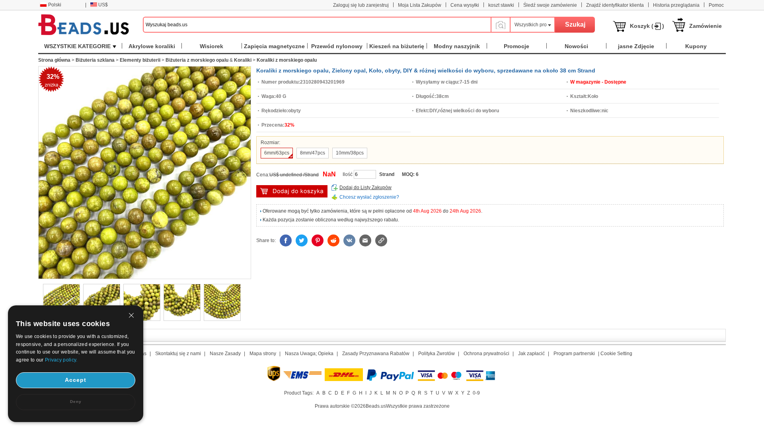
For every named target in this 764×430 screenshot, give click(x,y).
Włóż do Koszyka (291, 191)
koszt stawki (501, 5)
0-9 (476, 393)
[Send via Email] (365, 240)
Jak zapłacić (531, 353)
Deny (76, 401)
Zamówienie (705, 26)
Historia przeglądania (676, 5)
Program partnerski (574, 353)
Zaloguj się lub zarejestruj (361, 5)
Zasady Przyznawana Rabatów (375, 353)
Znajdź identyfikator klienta (615, 5)
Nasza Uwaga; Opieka (309, 353)
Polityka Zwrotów (436, 353)
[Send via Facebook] (286, 240)
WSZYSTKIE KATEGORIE (77, 46)
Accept (75, 380)
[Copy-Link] (381, 240)
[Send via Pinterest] (318, 240)
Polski (54, 5)
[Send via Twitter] (302, 240)
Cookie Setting (616, 353)
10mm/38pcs (350, 153)
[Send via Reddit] (333, 240)
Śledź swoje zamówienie (550, 5)
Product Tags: (299, 393)
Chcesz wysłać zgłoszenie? (369, 197)
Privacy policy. (61, 360)
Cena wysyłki (464, 5)
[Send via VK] (349, 240)
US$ (103, 5)
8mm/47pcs (312, 153)
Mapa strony (262, 353)
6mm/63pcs (276, 153)
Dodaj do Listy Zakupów (365, 187)
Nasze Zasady (225, 353)
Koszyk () (647, 26)
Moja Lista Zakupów (419, 5)
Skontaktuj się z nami (178, 353)
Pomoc (716, 5)
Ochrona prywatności (486, 353)
